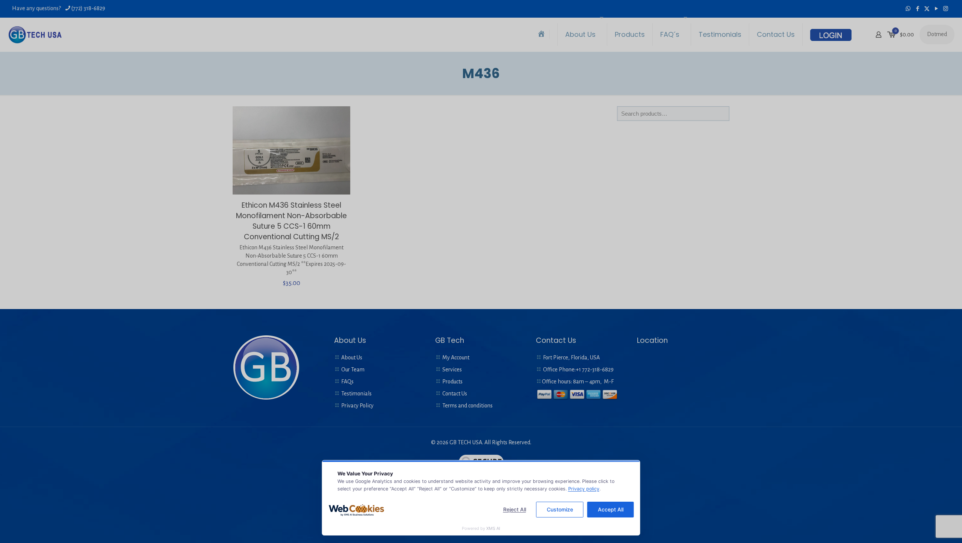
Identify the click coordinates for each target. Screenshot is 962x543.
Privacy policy (583, 489)
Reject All (514, 509)
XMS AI (493, 528)
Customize (560, 509)
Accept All (610, 509)
